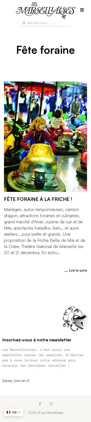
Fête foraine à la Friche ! (38, 199)
